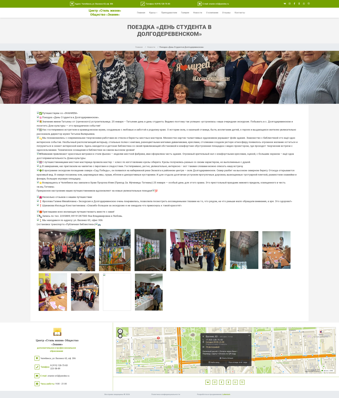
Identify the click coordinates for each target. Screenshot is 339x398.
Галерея (185, 12)
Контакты (240, 12)
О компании (212, 12)
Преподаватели (169, 12)
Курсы (152, 12)
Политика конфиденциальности (165, 394)
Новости (197, 12)
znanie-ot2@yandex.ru (219, 4)
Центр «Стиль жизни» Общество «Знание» (57, 342)
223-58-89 (55, 368)
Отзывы (226, 12)
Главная (141, 12)
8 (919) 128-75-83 (162, 4)
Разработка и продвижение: (213, 394)
